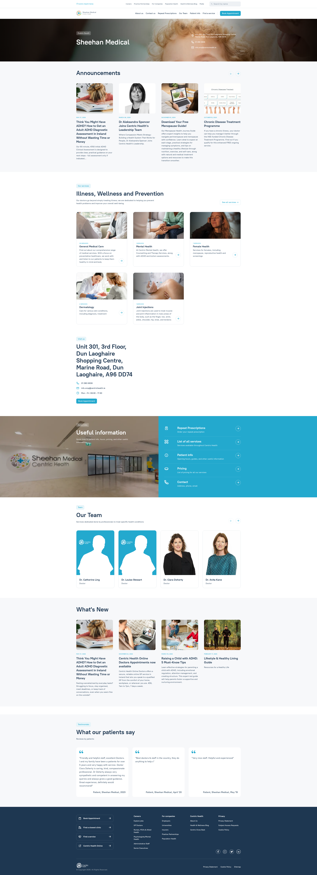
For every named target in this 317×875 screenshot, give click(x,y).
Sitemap (237, 867)
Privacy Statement (225, 821)
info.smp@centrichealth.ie (205, 47)
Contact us (150, 13)
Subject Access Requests (228, 825)
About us (139, 13)
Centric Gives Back (197, 830)
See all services (229, 202)
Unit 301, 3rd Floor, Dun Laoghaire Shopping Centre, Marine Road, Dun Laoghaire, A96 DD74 (215, 35)
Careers (129, 4)
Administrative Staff (141, 844)
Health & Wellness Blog (188, 4)
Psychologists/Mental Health (142, 838)
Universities (167, 825)
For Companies (157, 4)
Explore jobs (139, 821)
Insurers (165, 830)
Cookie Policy (223, 830)
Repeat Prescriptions (167, 13)
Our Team (183, 13)
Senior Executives (141, 848)
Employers (166, 821)
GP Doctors (138, 825)
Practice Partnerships (141, 4)
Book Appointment (230, 13)
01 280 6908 (200, 42)
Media (202, 4)
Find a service (209, 13)
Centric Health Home (85, 4)
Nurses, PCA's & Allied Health (142, 831)
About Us (194, 821)
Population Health (171, 4)
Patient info (195, 13)
